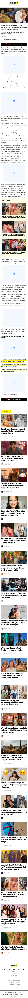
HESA (13, 86)
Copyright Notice (14, 982)
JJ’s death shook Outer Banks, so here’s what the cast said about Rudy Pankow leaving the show (13, 867)
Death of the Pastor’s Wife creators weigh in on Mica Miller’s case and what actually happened (13, 513)
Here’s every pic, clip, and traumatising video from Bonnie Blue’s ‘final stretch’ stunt (12, 703)
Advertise (14, 978)
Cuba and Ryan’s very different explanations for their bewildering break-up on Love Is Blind (12, 568)
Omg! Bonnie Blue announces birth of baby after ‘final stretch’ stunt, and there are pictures (14, 431)
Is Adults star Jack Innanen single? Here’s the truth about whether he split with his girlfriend (14, 812)
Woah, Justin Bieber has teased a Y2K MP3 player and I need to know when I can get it (14, 840)
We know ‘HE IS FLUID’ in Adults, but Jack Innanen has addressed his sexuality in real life (13, 458)
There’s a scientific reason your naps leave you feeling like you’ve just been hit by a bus (14, 785)
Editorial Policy (14, 980)
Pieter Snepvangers (8, 39)
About (14, 973)
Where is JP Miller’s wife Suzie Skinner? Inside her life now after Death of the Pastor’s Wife (12, 486)
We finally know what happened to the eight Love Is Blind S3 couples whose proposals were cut (14, 730)
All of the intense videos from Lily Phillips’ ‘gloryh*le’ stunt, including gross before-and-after (14, 218)
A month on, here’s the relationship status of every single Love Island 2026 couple (13, 253)
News (15, 39)
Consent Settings (14, 984)
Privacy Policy (14, 987)
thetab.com (11, 992)
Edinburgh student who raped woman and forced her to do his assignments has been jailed (12, 758)
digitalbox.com (15, 996)
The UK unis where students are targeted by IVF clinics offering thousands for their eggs (12, 675)
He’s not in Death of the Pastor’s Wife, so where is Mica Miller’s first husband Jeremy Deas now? (13, 236)
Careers (14, 975)
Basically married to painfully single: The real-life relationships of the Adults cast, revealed (14, 595)
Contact (14, 971)
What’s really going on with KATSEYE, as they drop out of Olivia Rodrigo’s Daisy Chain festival (14, 922)
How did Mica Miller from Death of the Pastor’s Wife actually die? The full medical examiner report (14, 623)
